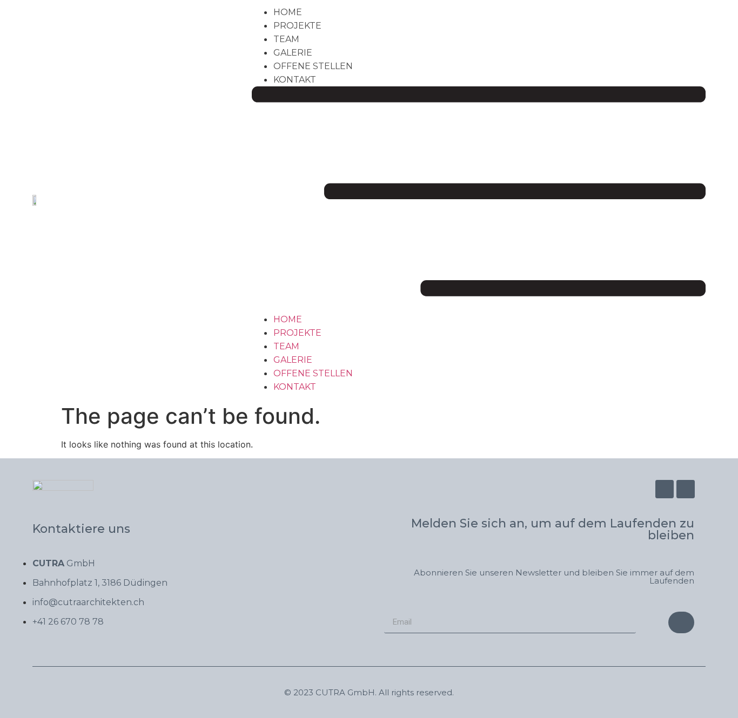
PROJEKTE (297, 26)
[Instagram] (664, 489)
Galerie (292, 53)
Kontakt (294, 79)
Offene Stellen (313, 66)
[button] (479, 199)
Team (286, 39)
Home (287, 12)
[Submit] (681, 622)
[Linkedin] (685, 489)
